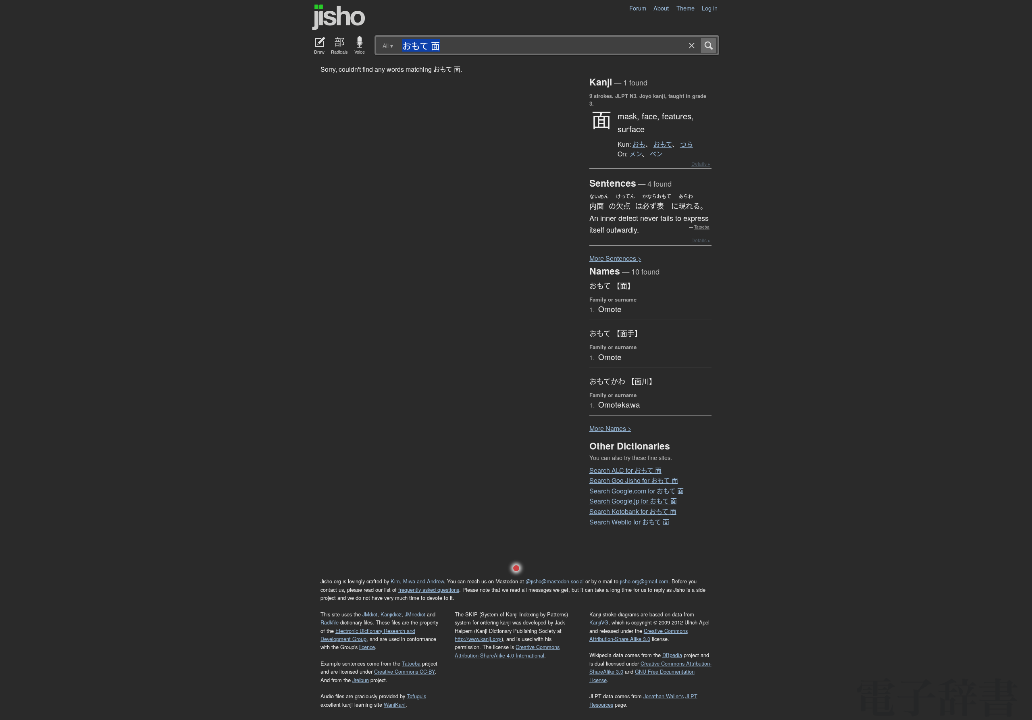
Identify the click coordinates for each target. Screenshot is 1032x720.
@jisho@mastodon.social (555, 581)
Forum (637, 8)
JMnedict (415, 614)
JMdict (369, 614)
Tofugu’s (416, 696)
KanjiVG (598, 622)
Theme (685, 8)
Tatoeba (702, 227)
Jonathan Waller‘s (663, 696)
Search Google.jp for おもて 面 (633, 501)
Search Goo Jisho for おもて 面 (633, 480)
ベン (656, 154)
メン (635, 154)
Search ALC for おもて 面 (625, 470)
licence (367, 647)
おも (639, 144)
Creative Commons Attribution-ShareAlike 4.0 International (507, 651)
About (661, 8)
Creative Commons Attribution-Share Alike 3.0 (638, 635)
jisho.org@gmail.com (644, 581)
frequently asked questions (428, 589)
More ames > (610, 428)
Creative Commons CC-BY (404, 671)
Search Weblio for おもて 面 (629, 521)
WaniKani (395, 704)
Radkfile (329, 622)
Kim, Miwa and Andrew (417, 581)
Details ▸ (700, 163)
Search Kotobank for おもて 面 (632, 511)
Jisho (338, 17)
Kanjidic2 (391, 614)
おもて (662, 144)
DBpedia (672, 655)
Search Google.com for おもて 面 (636, 490)
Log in (710, 8)
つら (686, 144)
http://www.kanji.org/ (478, 639)
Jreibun (360, 680)
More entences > (615, 258)
